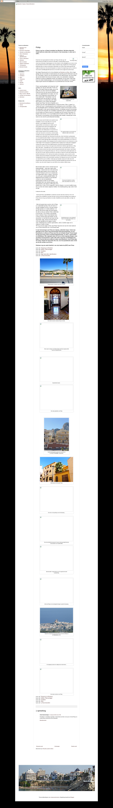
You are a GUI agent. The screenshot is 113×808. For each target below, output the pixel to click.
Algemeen (22, 74)
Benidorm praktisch (24, 92)
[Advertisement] (56, 30)
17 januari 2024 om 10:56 (55, 714)
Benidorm (63, 72)
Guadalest (43, 251)
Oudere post (74, 746)
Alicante (21, 82)
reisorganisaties (23, 106)
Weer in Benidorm (24, 54)
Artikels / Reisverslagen (46, 249)
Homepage (57, 746)
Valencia (22, 84)
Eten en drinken (23, 61)
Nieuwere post (39, 746)
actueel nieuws (23, 90)
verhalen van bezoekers (25, 95)
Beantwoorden (43, 720)
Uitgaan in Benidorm (24, 63)
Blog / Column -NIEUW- (25, 93)
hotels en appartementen (23, 56)
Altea (68, 72)
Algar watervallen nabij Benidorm (48, 254)
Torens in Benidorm (24, 58)
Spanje (21, 104)
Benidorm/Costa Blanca (25, 103)
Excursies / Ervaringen (25, 50)
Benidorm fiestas (23, 67)
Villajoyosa (22, 79)
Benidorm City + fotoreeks (23, 48)
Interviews (22, 97)
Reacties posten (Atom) (48, 748)
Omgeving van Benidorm (47, 248)
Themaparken (23, 65)
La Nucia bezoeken (45, 255)
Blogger (72, 797)
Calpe (21, 80)
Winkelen (22, 60)
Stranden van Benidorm (25, 52)
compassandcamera (55, 797)
